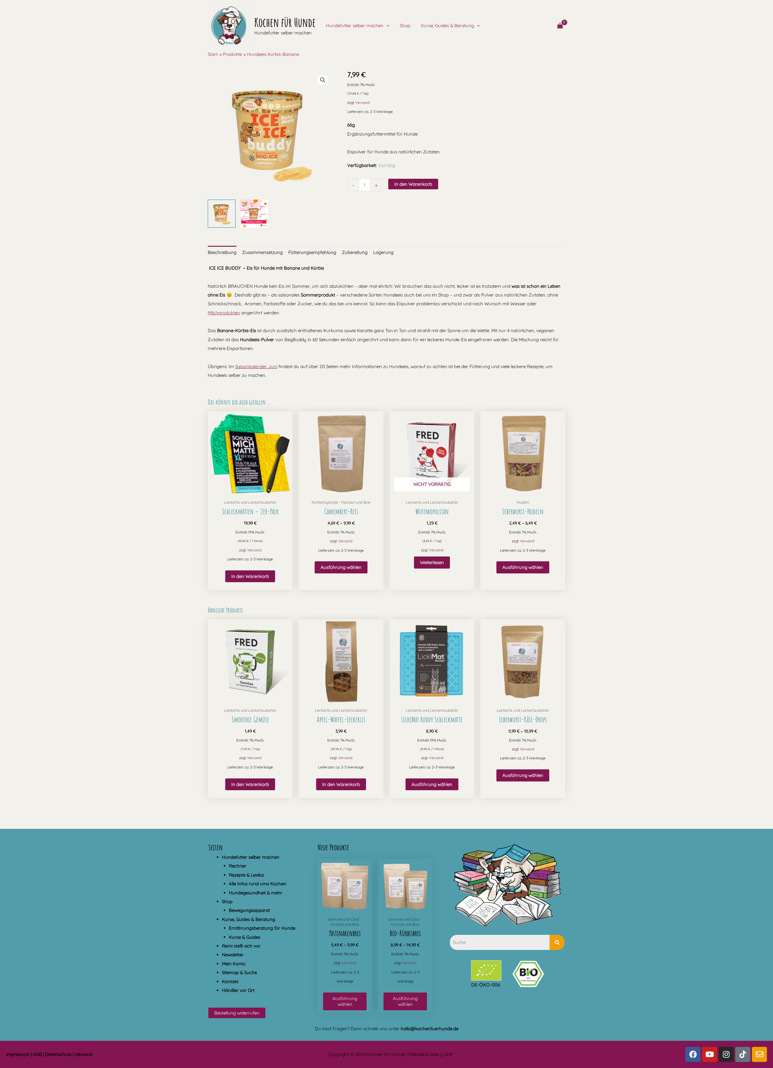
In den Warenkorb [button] (250, 576)
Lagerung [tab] (383, 252)
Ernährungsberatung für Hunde (262, 928)
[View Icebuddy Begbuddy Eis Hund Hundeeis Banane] (254, 213)
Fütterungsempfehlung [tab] (312, 252)
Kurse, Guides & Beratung (447, 25)
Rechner (237, 866)
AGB (37, 1054)
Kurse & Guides (244, 937)
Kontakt (230, 981)
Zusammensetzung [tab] (262, 252)
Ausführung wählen (341, 567)
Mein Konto (233, 964)
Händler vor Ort (238, 990)
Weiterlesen (432, 562)
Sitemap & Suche (239, 972)
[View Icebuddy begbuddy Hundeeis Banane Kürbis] (222, 213)
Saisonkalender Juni (256, 366)
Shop (405, 25)
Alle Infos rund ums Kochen (257, 884)
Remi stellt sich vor (241, 946)
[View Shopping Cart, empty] (560, 25)
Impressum (18, 1054)
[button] (386, 25)
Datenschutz (58, 1054)
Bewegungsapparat (249, 910)
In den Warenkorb (413, 184)
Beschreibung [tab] (222, 252)
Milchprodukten (224, 313)
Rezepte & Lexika (246, 875)
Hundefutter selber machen (354, 25)
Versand (362, 102)
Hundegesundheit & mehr (255, 893)
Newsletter (233, 954)
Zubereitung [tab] (354, 252)
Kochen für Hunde (285, 22)
